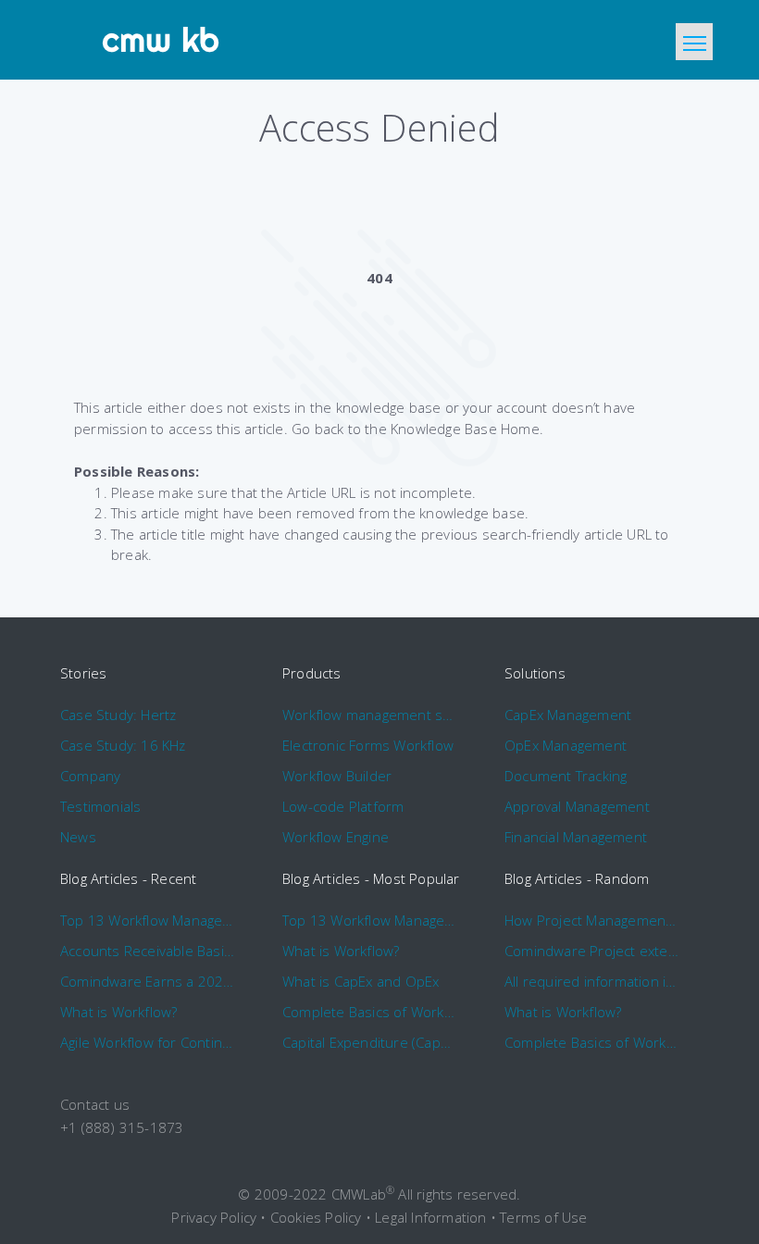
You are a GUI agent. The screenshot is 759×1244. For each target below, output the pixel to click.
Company (90, 775)
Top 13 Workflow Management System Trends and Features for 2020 (147, 920)
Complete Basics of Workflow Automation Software (369, 1011)
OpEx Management (565, 745)
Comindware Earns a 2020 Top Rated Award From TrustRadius (147, 981)
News (78, 836)
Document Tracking (565, 775)
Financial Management (575, 836)
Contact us (95, 1104)
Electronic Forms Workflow (368, 745)
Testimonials (100, 806)
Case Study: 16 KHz (123, 745)
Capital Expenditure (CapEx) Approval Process (369, 1042)
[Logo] (161, 40)
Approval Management (577, 806)
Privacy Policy (213, 1217)
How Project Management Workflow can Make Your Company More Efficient (591, 920)
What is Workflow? (118, 1011)
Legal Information (430, 1217)
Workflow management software (369, 714)
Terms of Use (543, 1217)
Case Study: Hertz (118, 714)
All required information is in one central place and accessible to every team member (591, 981)
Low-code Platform (343, 806)
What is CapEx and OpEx (360, 981)
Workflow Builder (337, 775)
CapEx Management (567, 714)
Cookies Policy (316, 1217)
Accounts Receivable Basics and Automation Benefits (147, 950)
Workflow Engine (335, 836)
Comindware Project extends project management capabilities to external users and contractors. (591, 950)
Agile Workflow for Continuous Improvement (147, 1042)
